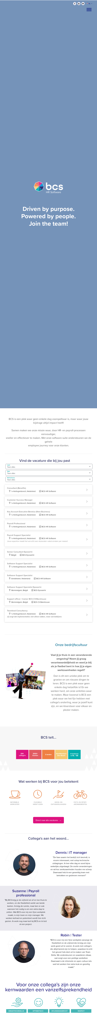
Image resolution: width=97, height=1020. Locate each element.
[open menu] (89, 9)
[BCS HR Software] (48, 189)
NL (89, 3)
